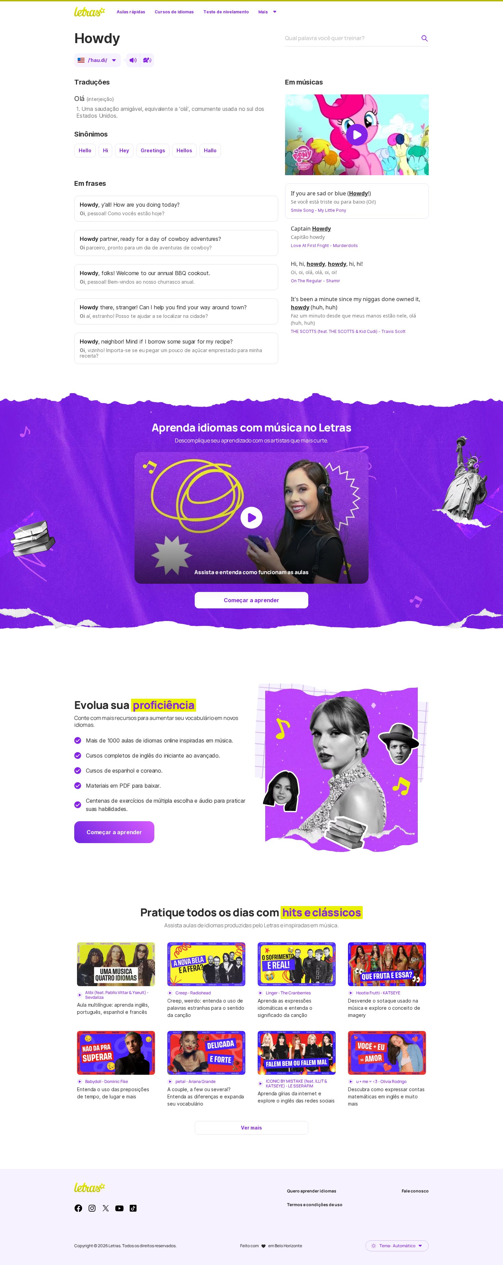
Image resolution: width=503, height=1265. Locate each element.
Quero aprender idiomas (311, 1191)
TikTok (133, 1208)
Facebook (78, 1208)
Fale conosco (415, 1191)
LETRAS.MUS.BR (89, 11)
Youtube (119, 1208)
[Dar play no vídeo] (357, 135)
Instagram (92, 1208)
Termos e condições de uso (315, 1205)
